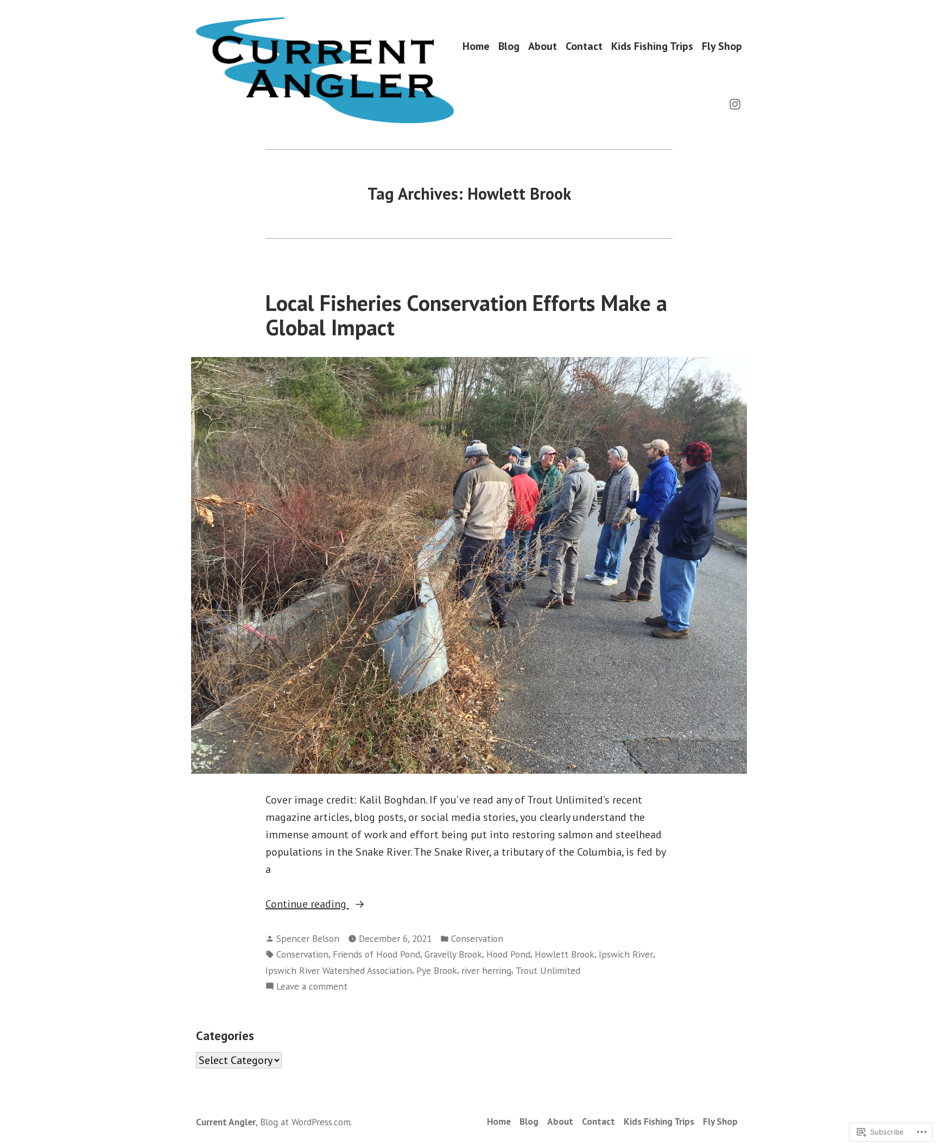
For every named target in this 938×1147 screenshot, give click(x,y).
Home (476, 46)
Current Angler (226, 1122)
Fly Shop (722, 46)
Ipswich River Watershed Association (338, 970)
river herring (486, 970)
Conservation (477, 938)
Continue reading (307, 904)
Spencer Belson (307, 938)
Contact (584, 46)
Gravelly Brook (453, 954)
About (542, 46)
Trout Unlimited (548, 970)
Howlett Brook (564, 954)
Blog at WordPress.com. (306, 1122)
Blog (508, 46)
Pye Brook (436, 970)
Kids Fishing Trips (652, 46)
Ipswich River (626, 954)
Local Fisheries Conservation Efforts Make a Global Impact (466, 315)
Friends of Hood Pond (376, 954)
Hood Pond (508, 954)
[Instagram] (735, 103)
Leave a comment (311, 986)
